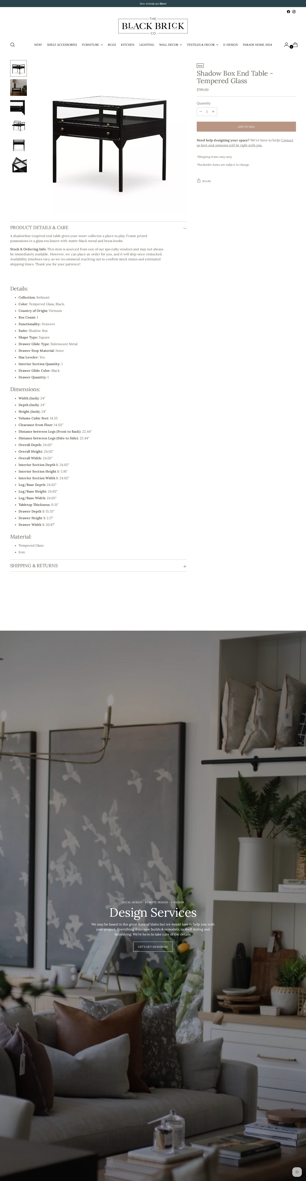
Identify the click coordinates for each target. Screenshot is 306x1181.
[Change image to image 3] (18, 106)
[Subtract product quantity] (213, 111)
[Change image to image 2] (18, 87)
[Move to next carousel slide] (292, 608)
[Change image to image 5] (18, 145)
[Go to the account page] (285, 45)
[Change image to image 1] (18, 68)
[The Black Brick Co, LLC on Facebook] (288, 12)
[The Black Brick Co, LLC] (153, 26)
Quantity (204, 103)
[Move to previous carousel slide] (282, 608)
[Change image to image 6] (18, 164)
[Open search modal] (12, 45)
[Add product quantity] (200, 111)
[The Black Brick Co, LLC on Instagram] (294, 12)
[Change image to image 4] (18, 125)
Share (206, 181)
